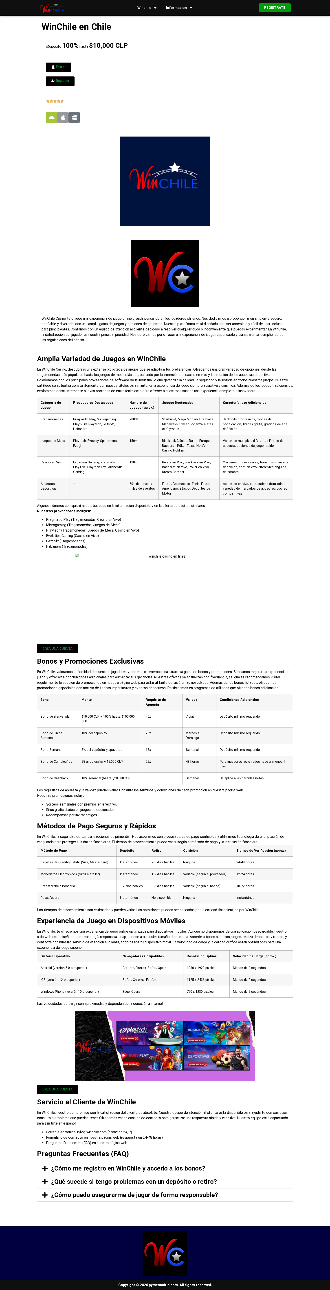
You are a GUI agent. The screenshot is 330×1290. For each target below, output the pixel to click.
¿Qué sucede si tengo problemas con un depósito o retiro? (134, 1181)
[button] (165, 1168)
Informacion (176, 8)
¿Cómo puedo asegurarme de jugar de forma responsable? (134, 1195)
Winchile (144, 8)
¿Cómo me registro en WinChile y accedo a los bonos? (128, 1168)
